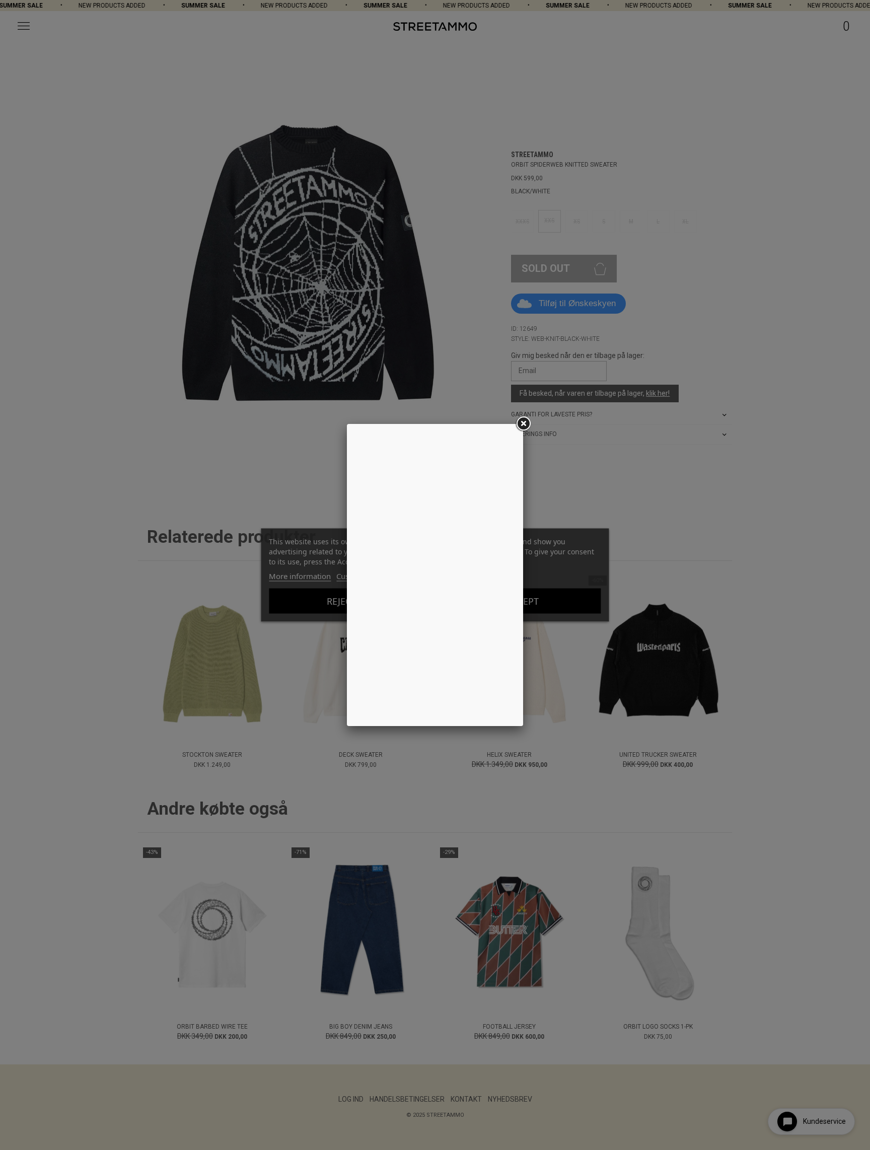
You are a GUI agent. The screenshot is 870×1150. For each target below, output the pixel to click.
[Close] (523, 424)
